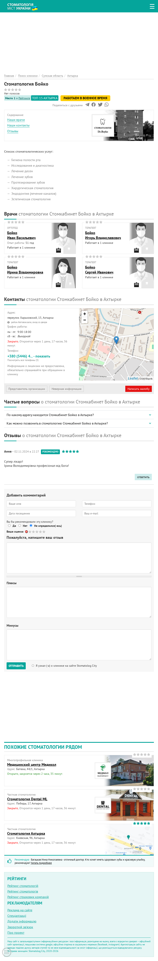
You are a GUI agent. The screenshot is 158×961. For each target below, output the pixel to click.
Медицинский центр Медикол (31, 764)
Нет (25, 526)
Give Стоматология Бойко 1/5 (30, 531)
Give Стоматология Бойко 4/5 (40, 531)
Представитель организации (26, 389)
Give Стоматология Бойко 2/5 (33, 531)
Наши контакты (18, 125)
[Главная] (24, 5)
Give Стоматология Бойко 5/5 (44, 531)
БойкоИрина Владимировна (25, 269)
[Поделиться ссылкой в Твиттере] (100, 105)
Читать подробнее (41, 862)
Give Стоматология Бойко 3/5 (37, 531)
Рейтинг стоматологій (22, 886)
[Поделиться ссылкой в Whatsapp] (107, 105)
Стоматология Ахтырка (26, 833)
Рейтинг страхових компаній (28, 897)
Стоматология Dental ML (27, 799)
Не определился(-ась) (48, 526)
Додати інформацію (21, 921)
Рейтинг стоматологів (22, 891)
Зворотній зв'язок (20, 927)
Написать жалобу (139, 389)
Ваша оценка (15, 531)
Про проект (15, 932)
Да (14, 526)
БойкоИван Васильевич (21, 235)
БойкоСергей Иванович (99, 269)
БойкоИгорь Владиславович (103, 235)
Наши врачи (16, 120)
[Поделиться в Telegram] (87, 105)
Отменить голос (26, 531)
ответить (143, 477)
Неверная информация (66, 389)
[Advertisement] (79, 41)
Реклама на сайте (19, 910)
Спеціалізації (16, 916)
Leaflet (133, 378)
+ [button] (84, 313)
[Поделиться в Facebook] (93, 105)
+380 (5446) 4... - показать (28, 358)
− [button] (84, 320)
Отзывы (12, 131)
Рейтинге (24, 98)
